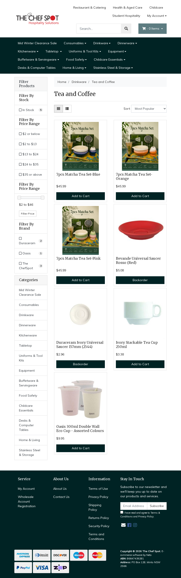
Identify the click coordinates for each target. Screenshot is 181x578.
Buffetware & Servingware (37, 59)
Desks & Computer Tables (37, 68)
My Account (155, 16)
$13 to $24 (30, 154)
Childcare (156, 8)
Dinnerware (126, 43)
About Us (60, 489)
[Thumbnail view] (58, 109)
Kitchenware (27, 51)
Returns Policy (99, 518)
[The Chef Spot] (37, 18)
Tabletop (52, 51)
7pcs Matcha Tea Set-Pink (78, 258)
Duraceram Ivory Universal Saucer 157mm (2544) (79, 344)
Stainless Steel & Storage (111, 68)
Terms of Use (98, 489)
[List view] (67, 109)
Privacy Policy (98, 497)
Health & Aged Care (127, 8)
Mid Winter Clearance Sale (37, 43)
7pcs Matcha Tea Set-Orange (134, 176)
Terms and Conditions (96, 536)
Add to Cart (80, 196)
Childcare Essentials (108, 59)
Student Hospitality (126, 16)
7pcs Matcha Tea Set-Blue (78, 174)
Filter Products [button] (26, 84)
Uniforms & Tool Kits (83, 51)
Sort (127, 109)
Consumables (74, 43)
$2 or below (31, 134)
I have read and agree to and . (140, 514)
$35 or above (32, 175)
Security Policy (99, 526)
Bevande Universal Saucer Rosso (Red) (138, 260)
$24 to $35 (30, 164)
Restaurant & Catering (89, 8)
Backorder (140, 280)
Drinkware (100, 43)
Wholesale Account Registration (27, 501)
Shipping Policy (95, 507)
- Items (153, 29)
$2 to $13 (29, 144)
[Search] (126, 28)
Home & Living (73, 68)
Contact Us (61, 497)
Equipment (116, 51)
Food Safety (75, 59)
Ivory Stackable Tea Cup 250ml (137, 344)
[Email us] (123, 525)
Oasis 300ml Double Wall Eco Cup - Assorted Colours (80, 428)
